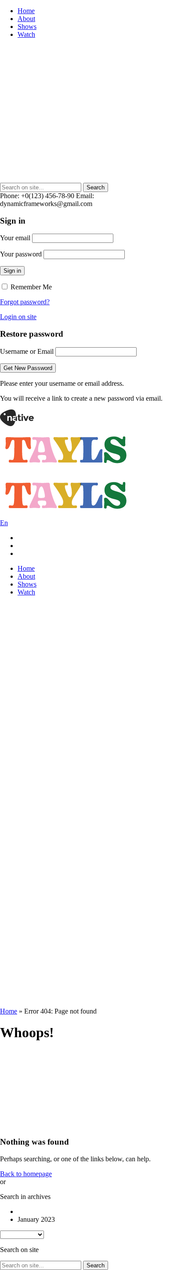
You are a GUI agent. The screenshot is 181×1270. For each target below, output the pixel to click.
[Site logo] (17, 423)
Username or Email (27, 351)
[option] (99, 1212)
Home (8, 1011)
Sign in (12, 270)
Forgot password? (25, 302)
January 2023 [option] (36, 1219)
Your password (21, 254)
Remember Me (30, 287)
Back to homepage (26, 1174)
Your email (15, 238)
